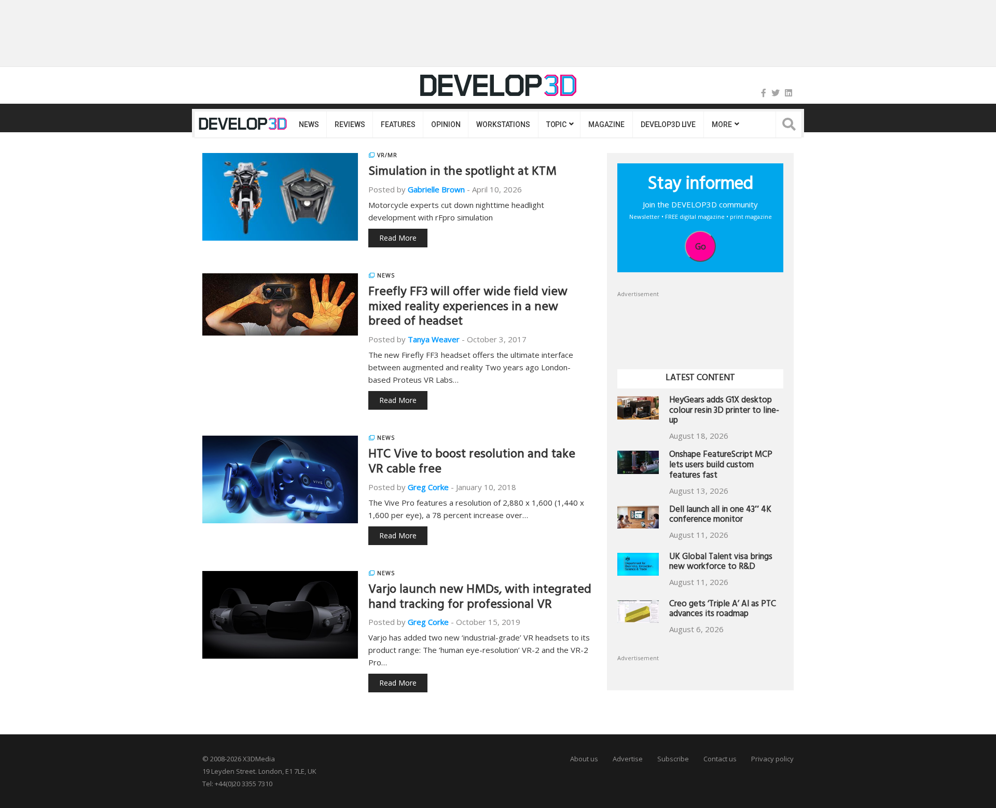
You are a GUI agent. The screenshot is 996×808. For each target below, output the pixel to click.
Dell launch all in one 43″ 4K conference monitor (720, 516)
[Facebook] (763, 93)
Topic (556, 124)
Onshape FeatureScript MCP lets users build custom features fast (720, 466)
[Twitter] (775, 93)
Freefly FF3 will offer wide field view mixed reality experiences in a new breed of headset (468, 308)
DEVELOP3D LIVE (668, 124)
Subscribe (673, 758)
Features (398, 124)
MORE (721, 124)
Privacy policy (772, 758)
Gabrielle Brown (436, 189)
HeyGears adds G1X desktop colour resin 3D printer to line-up (724, 411)
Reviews (350, 124)
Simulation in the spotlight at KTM (462, 173)
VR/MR (387, 155)
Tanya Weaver (434, 339)
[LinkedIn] (788, 93)
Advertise (628, 758)
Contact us (720, 758)
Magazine (606, 124)
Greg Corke (428, 487)
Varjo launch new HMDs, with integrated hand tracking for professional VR (479, 598)
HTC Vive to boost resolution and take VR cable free (471, 462)
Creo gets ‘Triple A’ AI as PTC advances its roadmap (722, 610)
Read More (398, 238)
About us (584, 758)
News (309, 124)
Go (700, 246)
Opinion (445, 124)
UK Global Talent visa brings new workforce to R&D (720, 563)
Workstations (503, 124)
